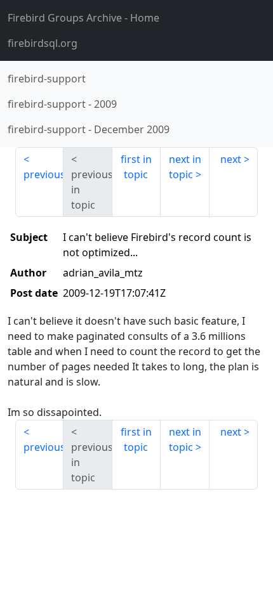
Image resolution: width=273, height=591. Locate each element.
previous (43, 174)
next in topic (185, 166)
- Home (83, 18)
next (230, 159)
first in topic (136, 166)
